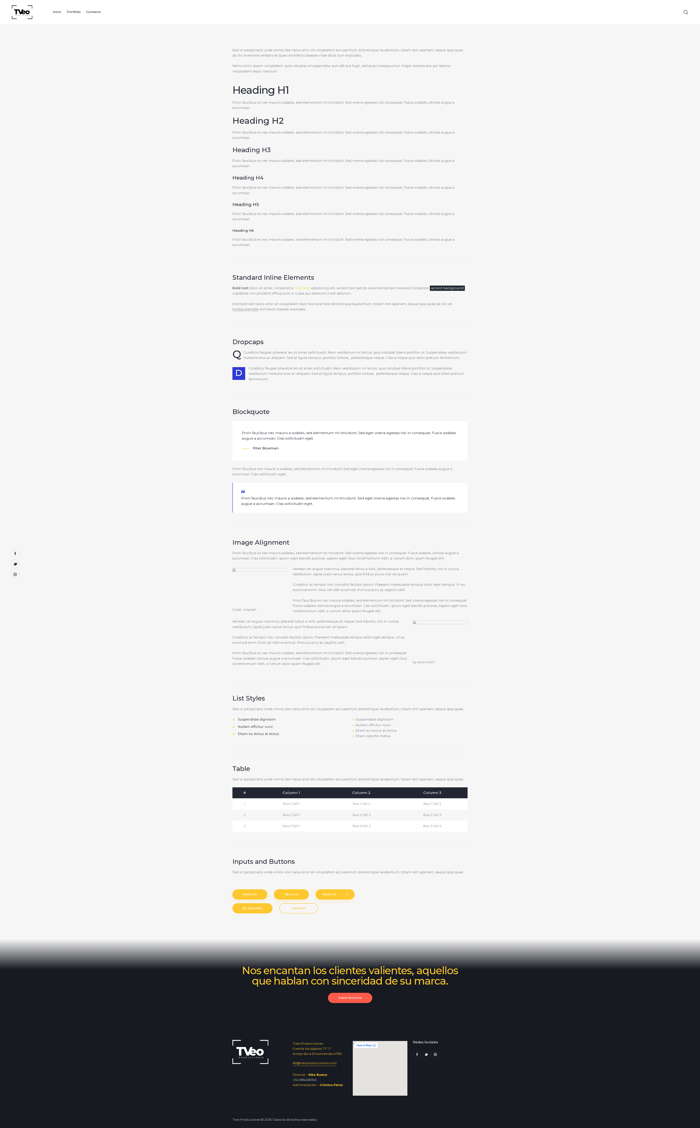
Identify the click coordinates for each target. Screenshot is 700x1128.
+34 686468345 (305, 1080)
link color (302, 288)
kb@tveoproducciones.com (315, 1063)
